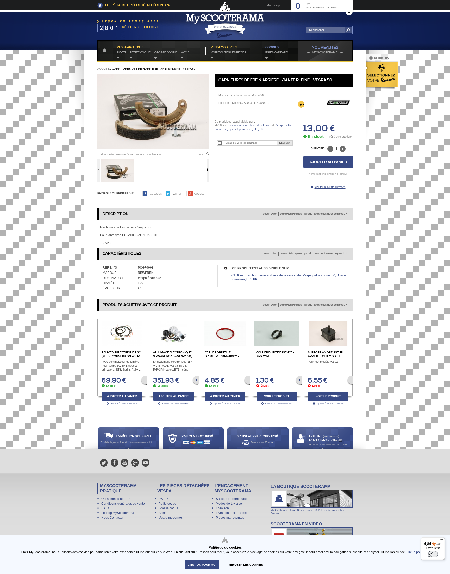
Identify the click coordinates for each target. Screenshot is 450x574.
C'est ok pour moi (202, 564)
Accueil (103, 68)
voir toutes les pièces (228, 53)
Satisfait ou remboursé (232, 499)
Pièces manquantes (230, 517)
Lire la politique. (418, 552)
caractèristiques (291, 214)
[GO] (348, 30)
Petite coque (140, 53)
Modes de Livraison (230, 503)
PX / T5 (164, 499)
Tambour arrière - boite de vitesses (249, 125)
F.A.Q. (105, 508)
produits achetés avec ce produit (325, 214)
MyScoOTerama (325, 53)
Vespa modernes (171, 517)
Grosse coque (165, 53)
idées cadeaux (276, 53)
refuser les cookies (246, 564)
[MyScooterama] (225, 26)
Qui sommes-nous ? (115, 499)
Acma (185, 53)
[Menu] (442, 540)
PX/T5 (121, 53)
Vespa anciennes (130, 47)
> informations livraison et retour (328, 173)
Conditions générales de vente (123, 503)
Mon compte (274, 5)
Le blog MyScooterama (117, 513)
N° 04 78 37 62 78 (322, 440)
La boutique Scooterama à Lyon (312, 499)
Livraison (222, 508)
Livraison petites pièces (232, 513)
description (269, 214)
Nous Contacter (112, 517)
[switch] (433, 554)
